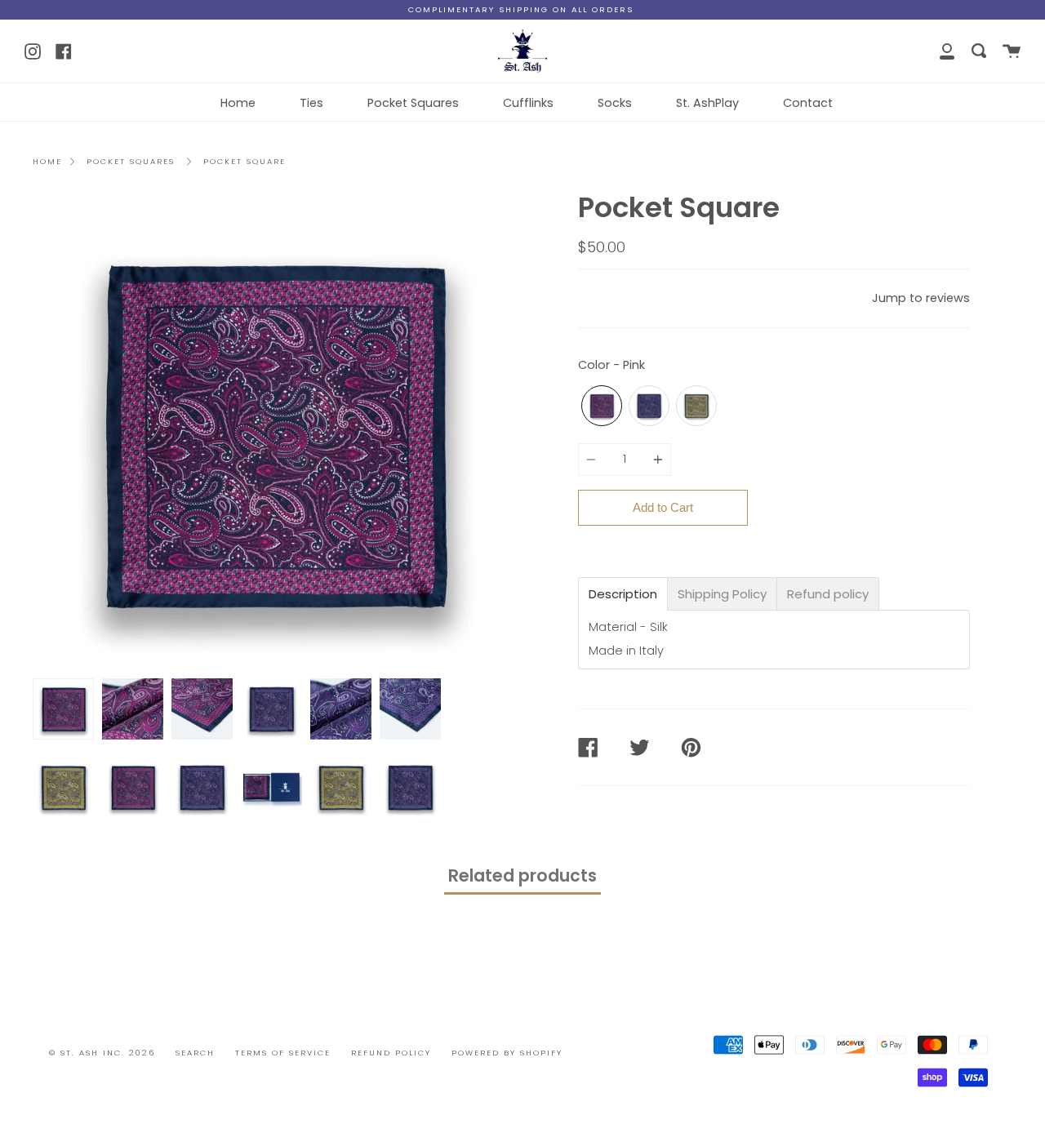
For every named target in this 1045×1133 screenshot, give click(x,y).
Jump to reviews (921, 298)
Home (238, 103)
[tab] (623, 594)
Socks (615, 103)
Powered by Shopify (507, 1052)
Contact (808, 103)
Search (195, 1052)
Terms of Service (283, 1052)
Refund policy (391, 1052)
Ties (311, 103)
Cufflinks (528, 103)
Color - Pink (611, 365)
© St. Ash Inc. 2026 (102, 1052)
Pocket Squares (413, 103)
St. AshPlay (707, 103)
